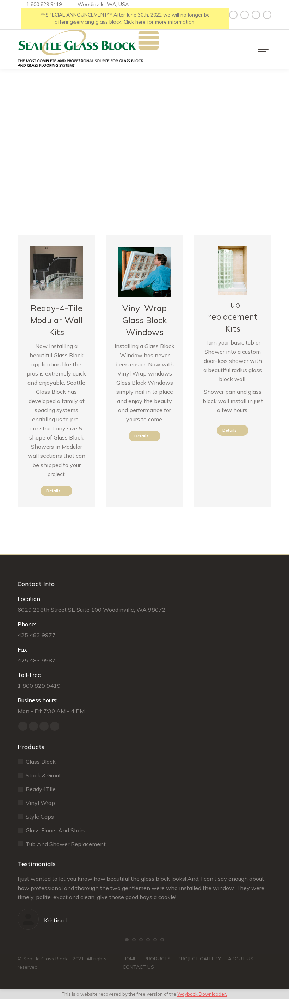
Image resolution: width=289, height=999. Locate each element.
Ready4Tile (41, 789)
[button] (127, 939)
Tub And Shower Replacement (66, 843)
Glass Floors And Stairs (55, 830)
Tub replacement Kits (233, 316)
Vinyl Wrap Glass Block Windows (144, 320)
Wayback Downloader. (202, 994)
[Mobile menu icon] (263, 49)
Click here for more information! (160, 22)
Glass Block (41, 761)
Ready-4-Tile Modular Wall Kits (56, 320)
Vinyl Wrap (40, 802)
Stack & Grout (43, 775)
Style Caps (40, 816)
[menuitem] (130, 958)
